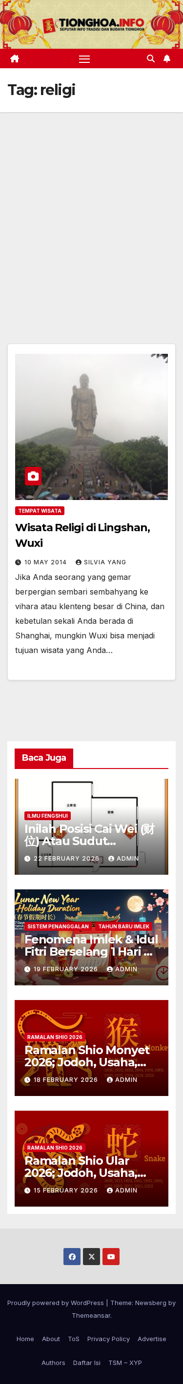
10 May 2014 (46, 562)
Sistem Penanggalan (58, 926)
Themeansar (91, 1315)
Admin (128, 858)
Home (25, 1339)
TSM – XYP (125, 1362)
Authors (53, 1362)
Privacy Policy (108, 1339)
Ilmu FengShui (47, 816)
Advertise (152, 1339)
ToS (74, 1339)
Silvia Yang (105, 562)
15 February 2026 (67, 1190)
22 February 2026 (68, 858)
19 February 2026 (67, 969)
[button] (151, 58)
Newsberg (150, 1303)
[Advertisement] (91, 208)
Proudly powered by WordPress (56, 1303)
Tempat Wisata (39, 511)
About (51, 1339)
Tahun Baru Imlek (123, 926)
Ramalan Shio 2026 (54, 1037)
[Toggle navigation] (84, 58)
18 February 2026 (67, 1079)
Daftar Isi (87, 1362)
